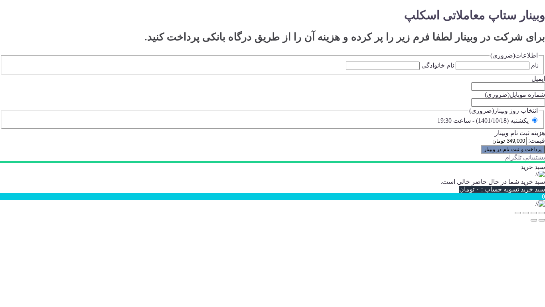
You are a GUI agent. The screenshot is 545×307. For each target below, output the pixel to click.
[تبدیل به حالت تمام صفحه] (534, 213)
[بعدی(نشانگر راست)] (534, 220)
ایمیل (538, 78)
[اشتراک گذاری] (526, 213)
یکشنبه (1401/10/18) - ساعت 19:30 (483, 120)
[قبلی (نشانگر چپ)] (542, 220)
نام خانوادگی (437, 65)
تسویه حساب (489, 189)
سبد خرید (532, 189)
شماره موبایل (515, 94)
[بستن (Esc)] (518, 213)
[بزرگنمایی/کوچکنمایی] (542, 213)
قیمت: (536, 140)
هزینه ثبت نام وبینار (520, 133)
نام (535, 65)
